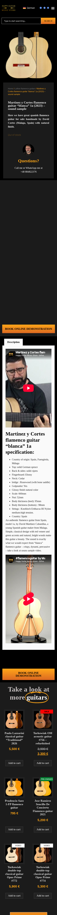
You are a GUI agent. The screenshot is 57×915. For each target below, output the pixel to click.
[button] (52, 8)
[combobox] (21, 21)
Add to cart (14, 763)
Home (10, 89)
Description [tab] (13, 342)
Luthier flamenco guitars (25, 89)
